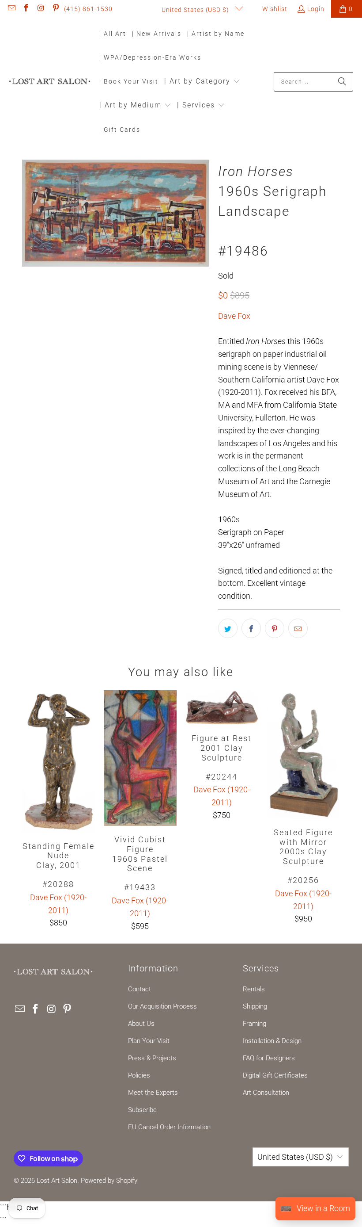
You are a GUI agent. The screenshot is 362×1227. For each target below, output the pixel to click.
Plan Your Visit (149, 1041)
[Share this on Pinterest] (274, 628)
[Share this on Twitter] (228, 628)
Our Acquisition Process (162, 1006)
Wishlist (273, 8)
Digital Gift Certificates (275, 1075)
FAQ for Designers (269, 1058)
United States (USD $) (196, 9)
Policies (139, 1075)
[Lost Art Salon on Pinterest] (55, 8)
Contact (139, 989)
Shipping (255, 1006)
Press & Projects (152, 1058)
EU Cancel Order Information (169, 1127)
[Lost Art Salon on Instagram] (40, 8)
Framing (254, 1024)
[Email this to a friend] (298, 628)
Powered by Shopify (109, 1181)
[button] (202, 82)
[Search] (342, 82)
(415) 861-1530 (88, 8)
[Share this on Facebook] (251, 628)
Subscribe (142, 1110)
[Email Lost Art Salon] (11, 8)
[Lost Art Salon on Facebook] (26, 8)
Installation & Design (272, 1041)
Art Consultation (266, 1093)
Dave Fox (234, 316)
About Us (141, 1024)
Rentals (254, 989)
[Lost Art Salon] (49, 82)
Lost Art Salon (57, 1181)
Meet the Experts (153, 1093)
